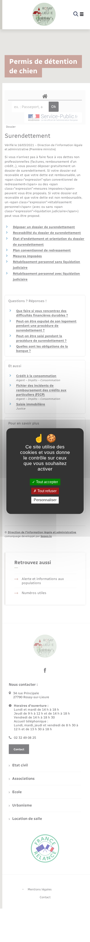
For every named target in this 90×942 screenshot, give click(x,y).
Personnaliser (45, 500)
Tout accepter (46, 482)
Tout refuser (46, 491)
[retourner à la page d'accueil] (44, 14)
